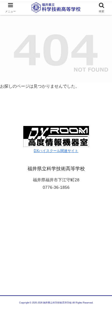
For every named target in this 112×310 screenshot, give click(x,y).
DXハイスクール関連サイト (56, 151)
